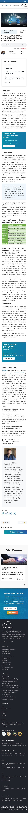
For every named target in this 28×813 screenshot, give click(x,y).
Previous (21, 584)
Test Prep (4, 660)
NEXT (22, 523)
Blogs (3, 706)
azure (16, 440)
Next (24, 584)
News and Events (6, 708)
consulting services (7, 374)
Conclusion (8, 82)
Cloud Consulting (6, 653)
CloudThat (5, 370)
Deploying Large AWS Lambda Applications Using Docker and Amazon (12, 574)
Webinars (4, 715)
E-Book (3, 713)
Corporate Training (6, 651)
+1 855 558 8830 (9, 768)
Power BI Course (6, 694)
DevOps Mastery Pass (7, 667)
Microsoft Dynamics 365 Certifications (11, 688)
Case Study (5, 711)
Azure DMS (5, 442)
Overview (7, 65)
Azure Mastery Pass (7, 665)
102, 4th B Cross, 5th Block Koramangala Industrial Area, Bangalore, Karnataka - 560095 (13, 724)
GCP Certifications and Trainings (10, 685)
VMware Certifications (7, 699)
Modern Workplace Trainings (9, 692)
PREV (6, 523)
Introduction (8, 68)
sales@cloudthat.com (8, 730)
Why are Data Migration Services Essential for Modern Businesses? (14, 78)
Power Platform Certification (9, 697)
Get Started (8, 146)
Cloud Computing (14, 442)
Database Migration (7, 443)
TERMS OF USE (8, 809)
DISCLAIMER (16, 809)
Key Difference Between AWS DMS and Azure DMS (14, 72)
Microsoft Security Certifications (10, 690)
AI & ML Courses (6, 676)
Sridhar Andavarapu (10, 464)
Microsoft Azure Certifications (9, 681)
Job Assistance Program (8, 656)
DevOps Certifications (7, 683)
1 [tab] (14, 541)
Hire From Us (5, 669)
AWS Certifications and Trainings (10, 679)
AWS (5, 440)
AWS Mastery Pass (6, 662)
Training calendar (6, 658)
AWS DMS (10, 440)
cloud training (20, 372)
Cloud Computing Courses (8, 649)
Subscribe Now (12, 612)
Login (25, 1)
